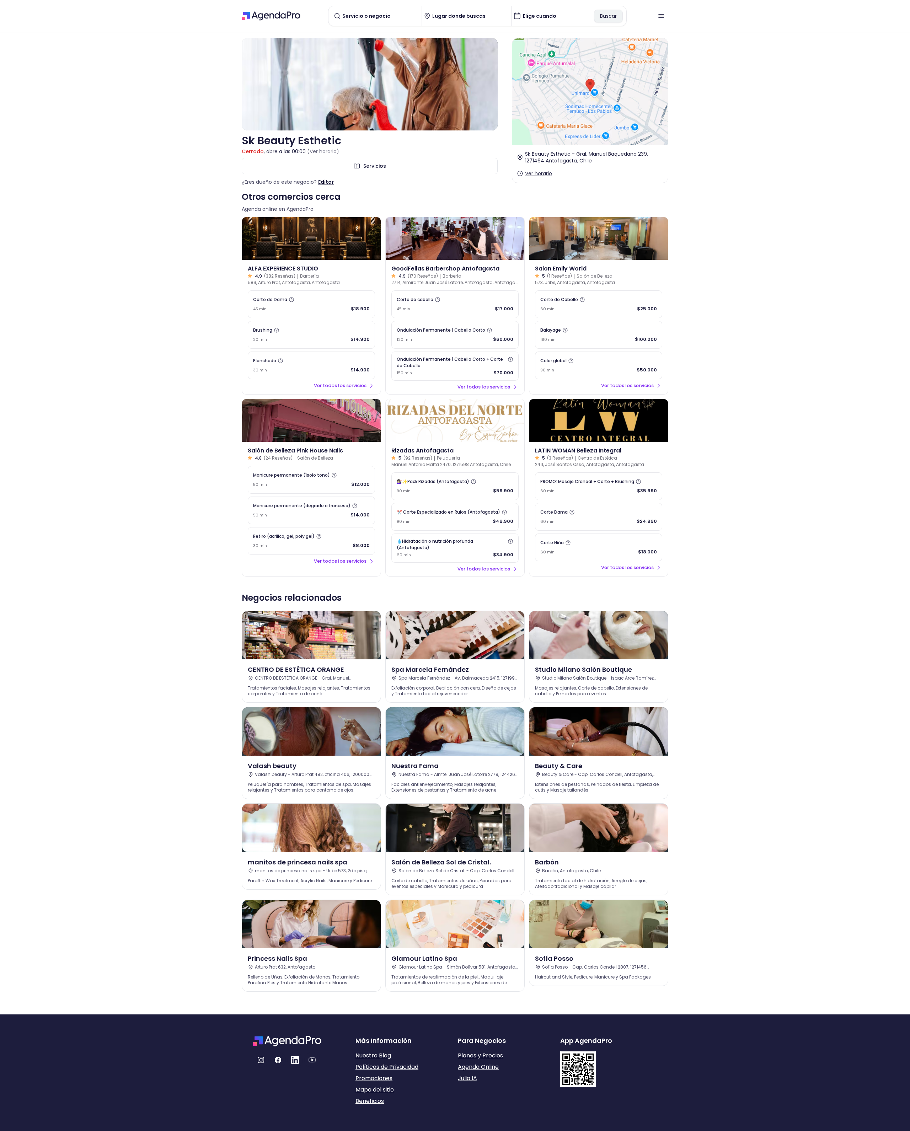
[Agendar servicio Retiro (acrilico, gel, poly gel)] (311, 540)
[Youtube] (312, 1060)
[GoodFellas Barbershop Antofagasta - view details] (455, 238)
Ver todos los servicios (340, 385)
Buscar (608, 16)
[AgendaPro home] (271, 16)
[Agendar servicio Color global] (598, 365)
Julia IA (467, 1078)
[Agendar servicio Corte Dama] (598, 516)
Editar (326, 182)
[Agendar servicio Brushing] (311, 334)
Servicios (374, 166)
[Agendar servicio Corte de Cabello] (598, 304)
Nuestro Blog (373, 1055)
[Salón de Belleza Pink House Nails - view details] (311, 420)
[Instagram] (261, 1060)
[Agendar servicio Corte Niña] (598, 547)
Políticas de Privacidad (386, 1067)
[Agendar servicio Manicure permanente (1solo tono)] (311, 479)
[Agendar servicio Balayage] (598, 334)
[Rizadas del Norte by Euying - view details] (455, 420)
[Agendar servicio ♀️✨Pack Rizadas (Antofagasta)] (455, 486)
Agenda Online (478, 1067)
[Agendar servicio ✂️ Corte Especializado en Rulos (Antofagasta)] (455, 516)
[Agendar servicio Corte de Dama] (311, 304)
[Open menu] (661, 16)
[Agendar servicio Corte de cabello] (455, 304)
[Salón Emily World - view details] (598, 238)
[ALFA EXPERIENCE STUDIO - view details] (311, 238)
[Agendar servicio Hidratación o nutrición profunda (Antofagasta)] (455, 548)
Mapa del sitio (374, 1090)
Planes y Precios (480, 1055)
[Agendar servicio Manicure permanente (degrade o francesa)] (311, 510)
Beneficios (369, 1101)
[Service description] (291, 299)
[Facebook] (278, 1060)
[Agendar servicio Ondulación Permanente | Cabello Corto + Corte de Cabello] (455, 366)
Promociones (373, 1078)
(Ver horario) (323, 151)
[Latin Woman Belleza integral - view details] (598, 420)
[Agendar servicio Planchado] (311, 365)
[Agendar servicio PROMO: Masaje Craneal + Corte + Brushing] (598, 486)
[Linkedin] (295, 1060)
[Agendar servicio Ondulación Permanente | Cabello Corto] (455, 334)
